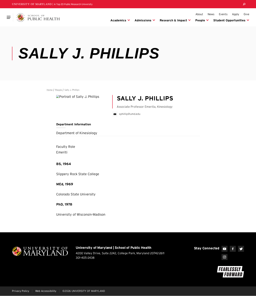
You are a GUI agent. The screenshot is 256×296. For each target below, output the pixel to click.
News (211, 14)
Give (246, 14)
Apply (235, 14)
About (199, 14)
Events (223, 14)
